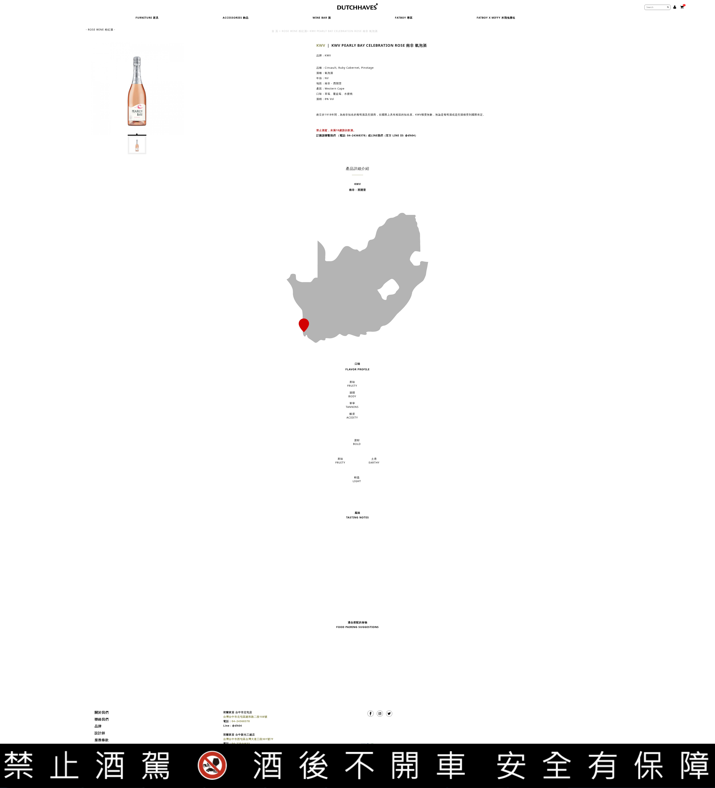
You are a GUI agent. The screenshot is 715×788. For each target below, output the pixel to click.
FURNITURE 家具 (147, 17)
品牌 (98, 726)
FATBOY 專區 (404, 17)
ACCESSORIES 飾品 (236, 17)
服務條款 (102, 740)
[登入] (675, 7)
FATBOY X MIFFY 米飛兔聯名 (496, 17)
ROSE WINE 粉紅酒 (294, 31)
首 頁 (275, 31)
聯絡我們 (102, 719)
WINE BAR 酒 (322, 17)
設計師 (100, 733)
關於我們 (102, 712)
